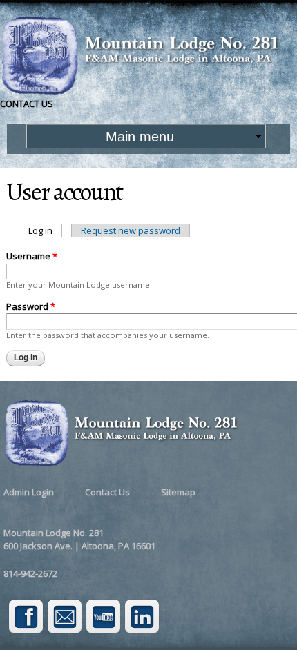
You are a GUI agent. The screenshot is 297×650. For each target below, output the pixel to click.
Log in (45, 230)
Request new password (130, 230)
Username (31, 256)
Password (30, 306)
